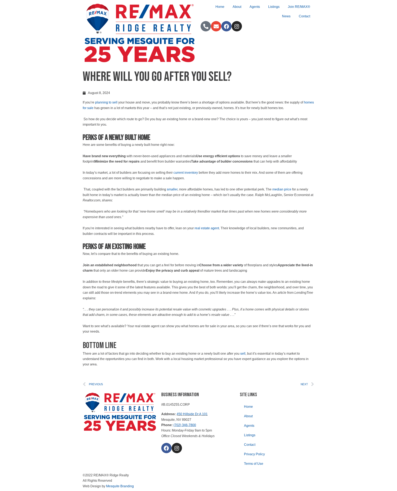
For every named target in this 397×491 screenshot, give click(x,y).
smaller (172, 189)
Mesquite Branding (120, 486)
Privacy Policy (254, 454)
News (286, 16)
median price (281, 189)
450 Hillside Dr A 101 (192, 414)
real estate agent (207, 228)
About (237, 6)
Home (219, 6)
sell (242, 353)
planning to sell (106, 102)
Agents (255, 6)
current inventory (185, 172)
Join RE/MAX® (299, 6)
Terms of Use (253, 463)
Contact (304, 16)
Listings (274, 6)
